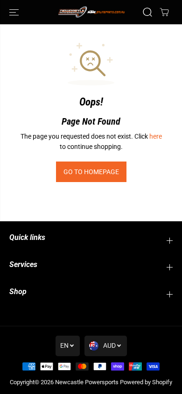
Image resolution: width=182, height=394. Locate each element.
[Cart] (164, 12)
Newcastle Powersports (87, 382)
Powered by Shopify (146, 382)
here (155, 136)
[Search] (147, 12)
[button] (15, 12)
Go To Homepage (91, 172)
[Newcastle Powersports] (91, 12)
